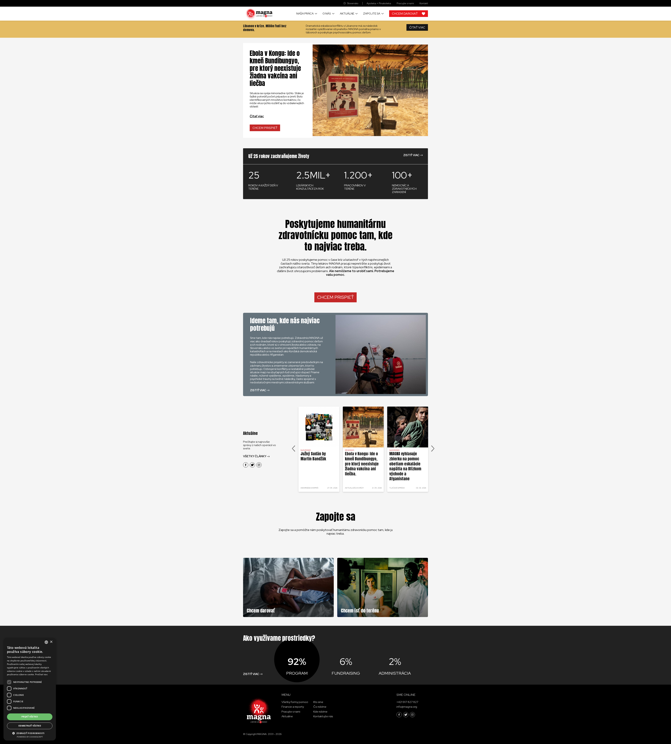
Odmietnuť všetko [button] (29, 725)
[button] (29, 733)
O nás (327, 13)
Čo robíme (319, 707)
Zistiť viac (411, 155)
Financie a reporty (293, 707)
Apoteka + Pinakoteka (379, 3)
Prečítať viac (41, 674)
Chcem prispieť (264, 128)
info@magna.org (406, 707)
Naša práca (305, 13)
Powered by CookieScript (30, 736)
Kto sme (318, 702)
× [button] (51, 642)
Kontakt (424, 3)
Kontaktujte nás (323, 716)
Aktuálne (347, 13)
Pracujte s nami (405, 3)
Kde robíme (320, 711)
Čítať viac (257, 116)
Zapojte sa (371, 13)
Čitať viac (417, 27)
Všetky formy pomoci (295, 702)
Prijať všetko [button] (29, 716)
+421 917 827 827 (407, 702)
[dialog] (29, 689)
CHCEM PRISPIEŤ (335, 297)
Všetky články (254, 456)
